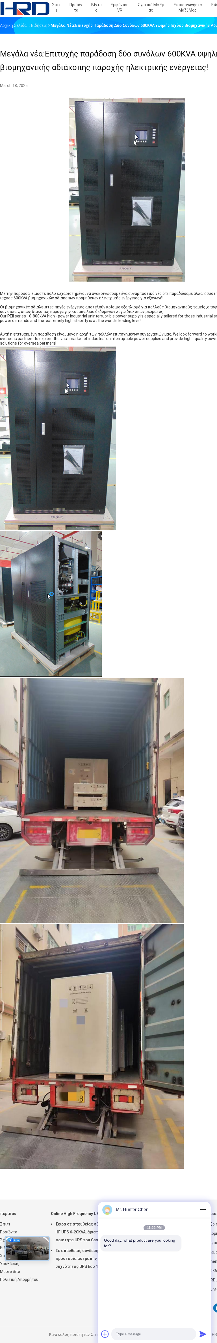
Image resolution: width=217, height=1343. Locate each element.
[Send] (202, 1334)
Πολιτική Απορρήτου (19, 1279)
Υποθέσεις (9, 1263)
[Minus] (202, 1209)
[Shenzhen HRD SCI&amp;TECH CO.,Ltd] (25, 8)
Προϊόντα (8, 1232)
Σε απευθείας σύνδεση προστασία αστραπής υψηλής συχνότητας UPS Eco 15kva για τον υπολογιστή (84, 1259)
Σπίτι (5, 1224)
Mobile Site (10, 1271)
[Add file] (105, 1334)
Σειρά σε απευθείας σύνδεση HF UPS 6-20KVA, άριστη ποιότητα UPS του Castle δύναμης (82, 1233)
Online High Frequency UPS (76, 1213)
